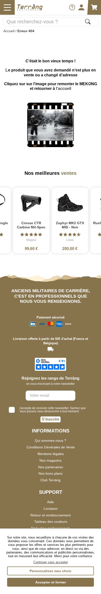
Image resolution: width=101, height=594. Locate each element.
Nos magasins (50, 460)
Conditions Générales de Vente (50, 447)
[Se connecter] (81, 7)
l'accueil (63, 88)
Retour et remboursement (50, 515)
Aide (50, 502)
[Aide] (72, 7)
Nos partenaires (50, 467)
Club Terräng (50, 480)
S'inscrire (50, 419)
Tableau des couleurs (50, 522)
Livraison (51, 509)
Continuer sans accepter (50, 562)
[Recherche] (87, 21)
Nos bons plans (50, 473)
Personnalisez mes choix (50, 571)
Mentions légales (51, 454)
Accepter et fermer (50, 582)
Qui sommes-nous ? (50, 440)
